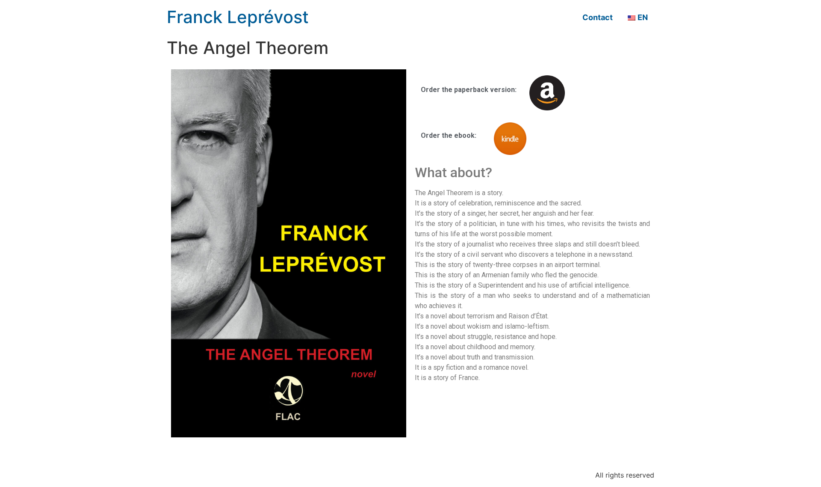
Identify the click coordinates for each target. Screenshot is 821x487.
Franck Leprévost (238, 16)
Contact (597, 17)
